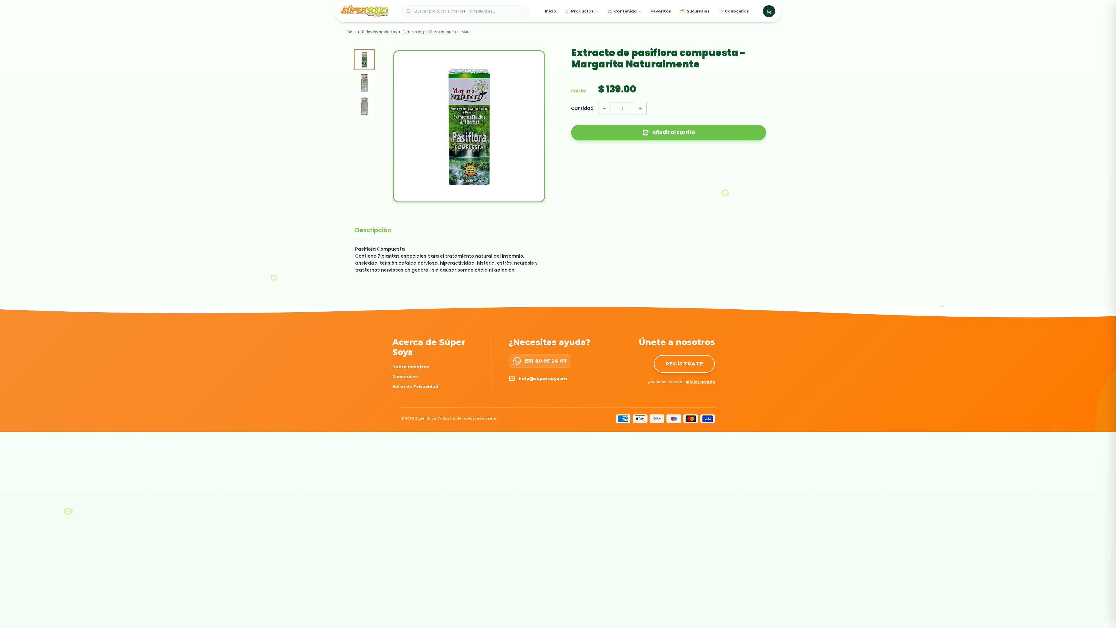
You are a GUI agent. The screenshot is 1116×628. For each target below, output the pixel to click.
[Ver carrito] (769, 11)
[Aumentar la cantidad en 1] (640, 108)
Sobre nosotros (411, 367)
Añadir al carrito (673, 132)
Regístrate (685, 364)
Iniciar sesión (700, 381)
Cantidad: (583, 108)
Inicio (351, 31)
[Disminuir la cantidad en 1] (604, 108)
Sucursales (405, 376)
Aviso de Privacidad (415, 386)
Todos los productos (379, 31)
